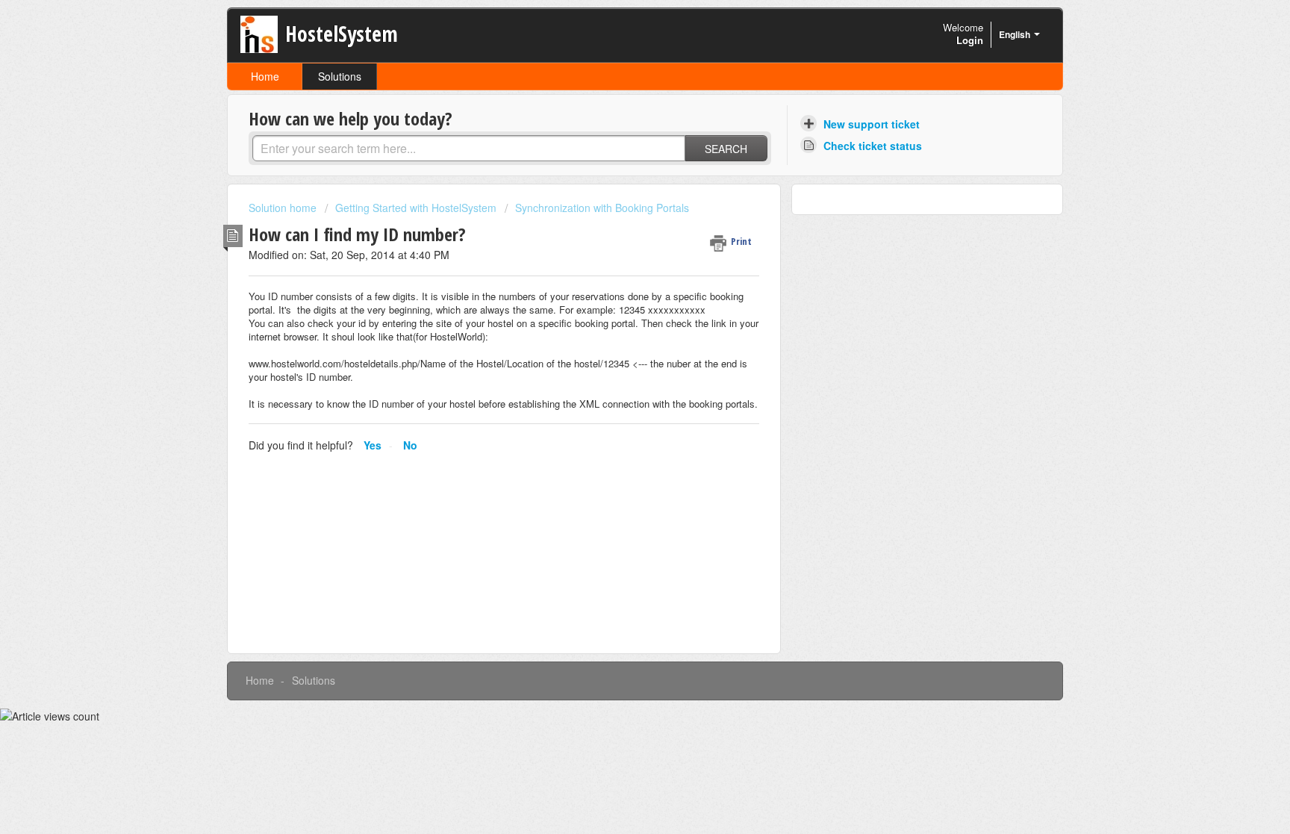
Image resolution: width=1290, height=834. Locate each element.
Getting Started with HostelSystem (415, 207)
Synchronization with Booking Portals (602, 207)
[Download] (617, 221)
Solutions (339, 76)
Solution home (284, 207)
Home (265, 76)
